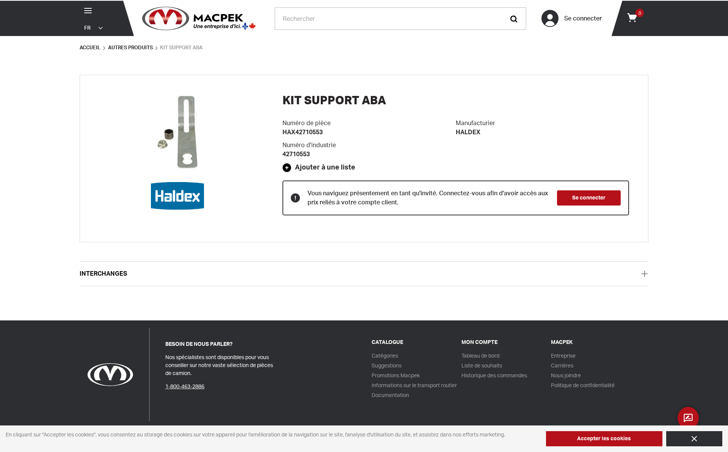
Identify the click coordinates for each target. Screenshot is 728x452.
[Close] (694, 438)
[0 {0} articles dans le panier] (631, 17)
